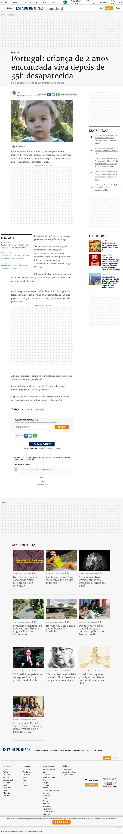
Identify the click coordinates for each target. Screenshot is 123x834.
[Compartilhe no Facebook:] (32, 671)
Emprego (46, 780)
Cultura (5, 791)
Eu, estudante (68, 775)
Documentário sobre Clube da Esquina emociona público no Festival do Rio (91, 630)
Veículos (45, 2)
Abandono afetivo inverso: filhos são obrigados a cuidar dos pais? (92, 581)
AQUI (121, 2)
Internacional (54, 8)
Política (5, 772)
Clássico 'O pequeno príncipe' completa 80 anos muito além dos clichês (92, 679)
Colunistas (7, 788)
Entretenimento (30, 2)
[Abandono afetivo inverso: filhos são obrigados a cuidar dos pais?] (94, 560)
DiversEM (6, 783)
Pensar (45, 801)
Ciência (45, 788)
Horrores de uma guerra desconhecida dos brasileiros (60, 628)
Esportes (46, 798)
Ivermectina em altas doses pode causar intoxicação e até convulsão (25, 581)
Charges (46, 783)
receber (61, 427)
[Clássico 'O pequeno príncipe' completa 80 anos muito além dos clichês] (94, 657)
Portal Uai (26, 770)
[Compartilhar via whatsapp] (58, 95)
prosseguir (61, 822)
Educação (6, 793)
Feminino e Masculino (51, 791)
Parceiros (103, 2)
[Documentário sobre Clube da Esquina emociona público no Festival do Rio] (94, 609)
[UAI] (65, 2)
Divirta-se (46, 814)
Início (2, 15)
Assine (108, 8)
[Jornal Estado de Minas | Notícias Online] (30, 8)
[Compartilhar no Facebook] (49, 95)
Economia (6, 775)
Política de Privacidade (108, 819)
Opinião (45, 772)
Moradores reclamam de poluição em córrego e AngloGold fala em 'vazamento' (27, 630)
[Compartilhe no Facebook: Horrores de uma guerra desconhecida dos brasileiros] (65, 622)
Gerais (5, 770)
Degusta (46, 793)
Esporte (15, 2)
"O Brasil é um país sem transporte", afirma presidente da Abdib (27, 677)
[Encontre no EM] (101, 8)
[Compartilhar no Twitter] (53, 95)
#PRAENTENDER (49, 777)
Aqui (24, 780)
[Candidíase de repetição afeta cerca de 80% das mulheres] (61, 560)
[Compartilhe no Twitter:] (35, 671)
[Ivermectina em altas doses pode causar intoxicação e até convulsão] (28, 560)
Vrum (25, 783)
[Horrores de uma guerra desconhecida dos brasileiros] (61, 609)
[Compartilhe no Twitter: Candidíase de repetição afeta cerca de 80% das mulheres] (68, 573)
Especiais (46, 775)
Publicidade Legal (9, 796)
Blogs (25, 777)
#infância (27, 409)
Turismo (46, 785)
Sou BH (25, 785)
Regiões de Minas (49, 770)
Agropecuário (48, 809)
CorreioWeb (67, 770)
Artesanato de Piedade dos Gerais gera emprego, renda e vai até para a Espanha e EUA (28, 727)
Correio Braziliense (69, 772)
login (49, 449)
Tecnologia (47, 796)
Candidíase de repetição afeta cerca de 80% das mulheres (60, 579)
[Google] (42, 480)
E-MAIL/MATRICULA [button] (43, 484)
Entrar (118, 8)
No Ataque (47, 806)
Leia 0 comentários (41, 444)
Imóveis (55, 2)
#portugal (39, 409)
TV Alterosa (27, 772)
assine (57, 449)
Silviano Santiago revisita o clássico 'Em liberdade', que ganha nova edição (61, 677)
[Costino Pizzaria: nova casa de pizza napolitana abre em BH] (95, 246)
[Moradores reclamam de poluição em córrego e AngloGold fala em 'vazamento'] (28, 609)
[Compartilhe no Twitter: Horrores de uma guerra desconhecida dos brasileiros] (68, 622)
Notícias (4, 2)
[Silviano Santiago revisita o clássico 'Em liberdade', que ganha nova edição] (61, 657)
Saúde (5, 785)
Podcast (46, 804)
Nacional (6, 777)
